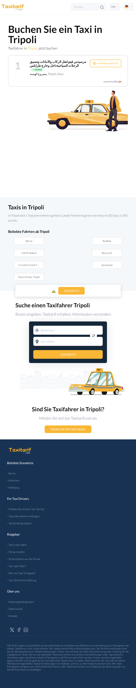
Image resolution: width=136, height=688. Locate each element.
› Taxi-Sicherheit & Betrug (21, 580)
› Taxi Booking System (19, 523)
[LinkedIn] (26, 629)
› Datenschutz (15, 608)
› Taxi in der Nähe (17, 544)
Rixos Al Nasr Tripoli (29, 276)
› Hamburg (13, 487)
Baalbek (107, 240)
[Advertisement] (68, 162)
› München (13, 480)
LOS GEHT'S (68, 354)
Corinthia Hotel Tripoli (30, 264)
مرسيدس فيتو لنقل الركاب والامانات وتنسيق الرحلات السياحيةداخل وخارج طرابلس (58, 63)
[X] (12, 629)
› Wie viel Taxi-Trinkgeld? (21, 573)
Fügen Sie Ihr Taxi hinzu (68, 429)
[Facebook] (19, 629)
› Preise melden (16, 551)
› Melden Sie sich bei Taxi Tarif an (25, 509)
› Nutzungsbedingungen (20, 601)
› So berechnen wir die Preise (23, 559)
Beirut (29, 240)
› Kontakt (12, 615)
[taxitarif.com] (13, 6)
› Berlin (11, 473)
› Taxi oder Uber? (16, 566)
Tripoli (32, 48)
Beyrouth (107, 252)
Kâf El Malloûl (29, 252)
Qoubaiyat (107, 264)
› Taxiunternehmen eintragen (23, 516)
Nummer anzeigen (107, 63)
